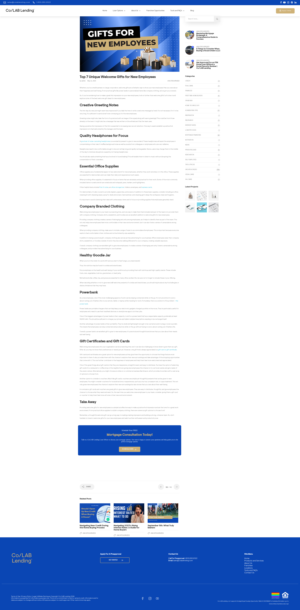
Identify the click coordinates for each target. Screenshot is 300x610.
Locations (248, 568)
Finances (188, 91)
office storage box (117, 187)
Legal (34, 596)
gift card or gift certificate (167, 350)
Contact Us (249, 573)
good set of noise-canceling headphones (95, 141)
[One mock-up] (202, 207)
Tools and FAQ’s (176, 11)
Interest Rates (190, 125)
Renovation (189, 155)
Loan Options (118, 11)
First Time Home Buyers (193, 95)
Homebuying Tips (191, 110)
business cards (147, 187)
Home (105, 11)
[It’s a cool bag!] (190, 196)
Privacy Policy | (26, 596)
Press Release (190, 150)
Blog (192, 11)
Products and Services (254, 561)
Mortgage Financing (193, 135)
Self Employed (190, 159)
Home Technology (192, 105)
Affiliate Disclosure (43, 596)
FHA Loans (189, 86)
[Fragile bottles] (214, 196)
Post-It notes (104, 187)
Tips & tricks (190, 164)
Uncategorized (173, 81)
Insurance (189, 120)
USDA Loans (189, 174)
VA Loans (188, 179)
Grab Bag (189, 100)
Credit (187, 81)
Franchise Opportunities (155, 11)
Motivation (189, 140)
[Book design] (214, 207)
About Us (134, 11)
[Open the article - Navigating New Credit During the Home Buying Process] (87, 513)
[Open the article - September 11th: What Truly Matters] (155, 513)
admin (84, 81)
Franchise (248, 566)
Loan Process (190, 130)
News (187, 145)
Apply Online (286, 11)
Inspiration (189, 115)
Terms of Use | (16, 596)
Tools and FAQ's (251, 570)
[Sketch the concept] (202, 196)
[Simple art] (190, 207)
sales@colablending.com (183, 561)
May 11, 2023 (91, 81)
